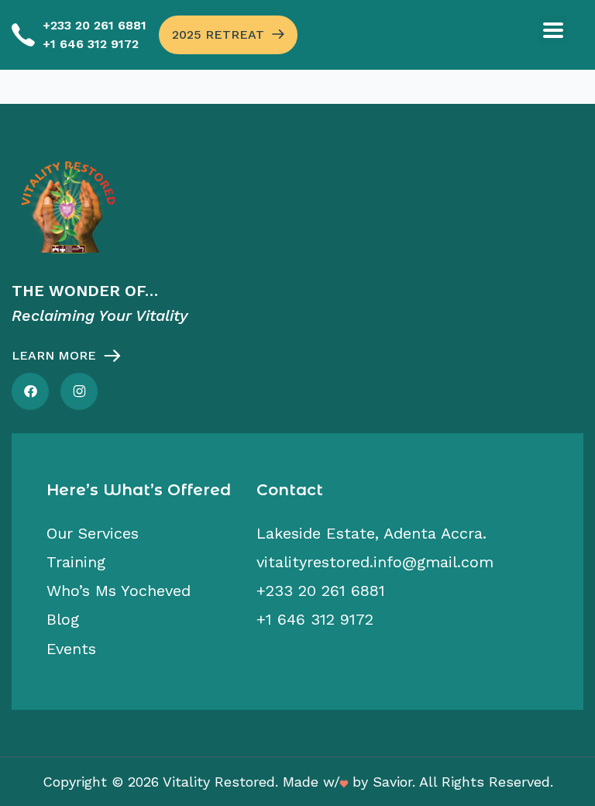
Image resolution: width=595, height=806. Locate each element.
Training (75, 562)
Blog (62, 619)
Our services (92, 533)
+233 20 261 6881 (94, 25)
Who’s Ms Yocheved (118, 590)
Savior (392, 781)
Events (71, 648)
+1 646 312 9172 (91, 43)
